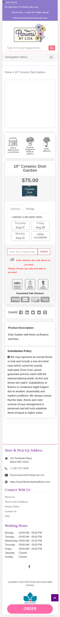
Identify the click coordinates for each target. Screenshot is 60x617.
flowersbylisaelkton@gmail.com (27, 475)
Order (30, 609)
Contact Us (10, 511)
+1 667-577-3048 (19, 468)
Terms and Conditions (16, 501)
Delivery (15, 208)
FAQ (7, 516)
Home (8, 72)
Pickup (30, 208)
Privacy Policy (12, 506)
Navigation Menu (16, 57)
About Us (9, 497)
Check (44, 251)
